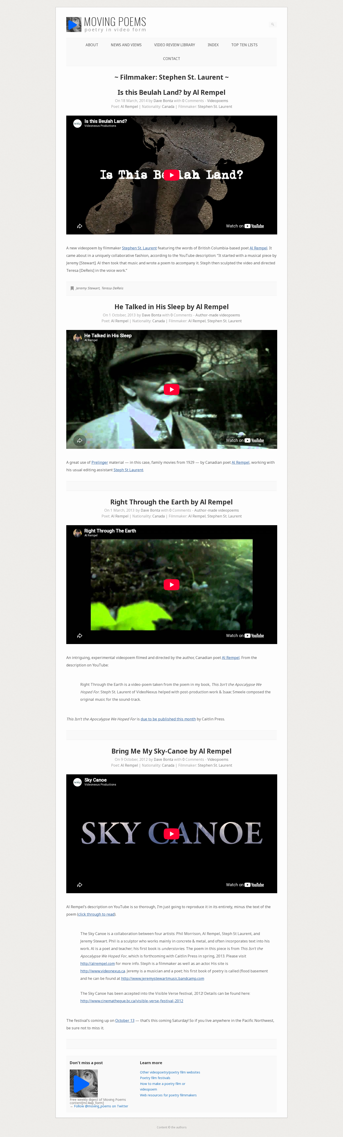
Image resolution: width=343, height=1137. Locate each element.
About (92, 45)
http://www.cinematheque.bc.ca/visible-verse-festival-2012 (131, 1000)
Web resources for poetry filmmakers (168, 1095)
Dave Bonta (163, 100)
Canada (168, 106)
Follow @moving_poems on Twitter (101, 1106)
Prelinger (99, 462)
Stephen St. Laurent (215, 106)
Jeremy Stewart (87, 288)
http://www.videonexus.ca (102, 971)
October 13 (124, 1020)
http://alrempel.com (97, 963)
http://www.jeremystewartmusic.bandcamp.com (162, 978)
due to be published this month (168, 719)
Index (213, 45)
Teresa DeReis (112, 288)
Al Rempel (129, 106)
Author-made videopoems (218, 315)
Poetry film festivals (155, 1078)
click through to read (96, 914)
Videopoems (217, 100)
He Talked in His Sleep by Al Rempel (171, 306)
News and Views (126, 45)
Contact (171, 58)
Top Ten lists (244, 45)
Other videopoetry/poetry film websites (170, 1072)
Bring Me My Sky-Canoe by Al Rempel (171, 751)
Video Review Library (174, 45)
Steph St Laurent (128, 469)
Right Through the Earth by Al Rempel (171, 501)
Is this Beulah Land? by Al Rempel (171, 92)
